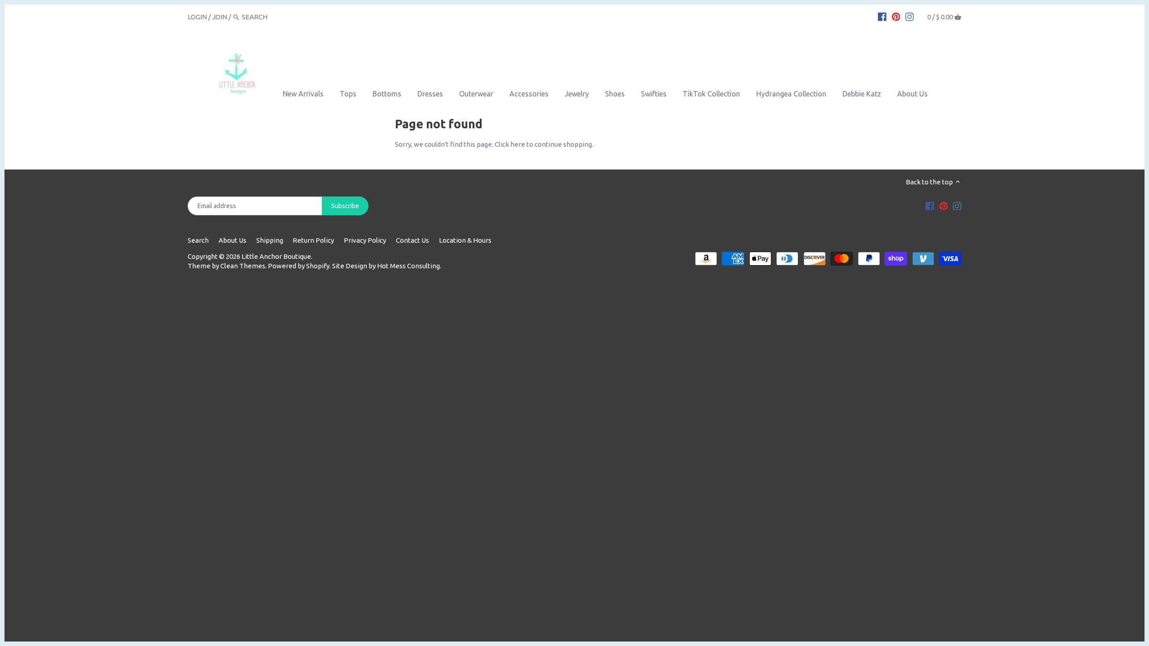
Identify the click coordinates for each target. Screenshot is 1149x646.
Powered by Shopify (298, 266)
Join (219, 17)
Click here (510, 144)
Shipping (269, 240)
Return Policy (313, 240)
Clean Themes (242, 266)
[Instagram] (909, 16)
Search (198, 240)
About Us (232, 240)
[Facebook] (882, 16)
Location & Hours (465, 240)
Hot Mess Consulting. (409, 266)
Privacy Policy (365, 240)
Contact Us (412, 240)
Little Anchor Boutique (276, 256)
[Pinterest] (896, 16)
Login (197, 17)
